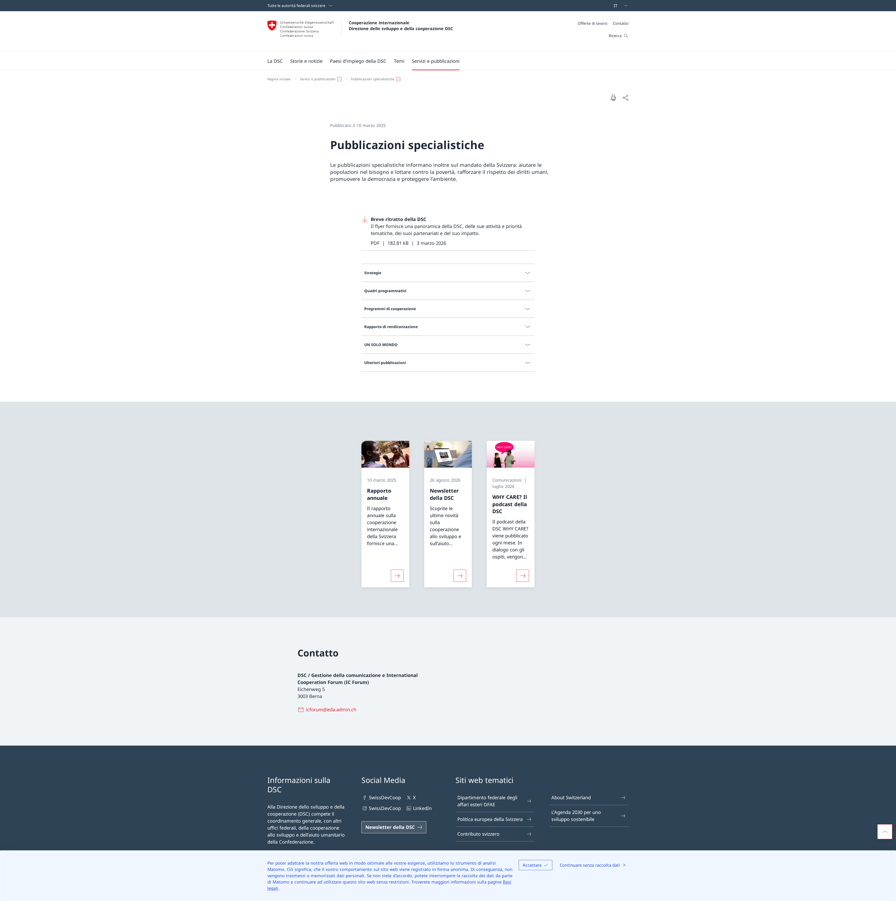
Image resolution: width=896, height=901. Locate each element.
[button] (275, 61)
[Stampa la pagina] (613, 97)
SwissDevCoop (385, 797)
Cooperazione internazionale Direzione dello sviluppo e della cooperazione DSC (401, 25)
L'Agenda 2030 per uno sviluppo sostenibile (576, 815)
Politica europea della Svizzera (490, 819)
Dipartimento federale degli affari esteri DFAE (487, 801)
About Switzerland (571, 797)
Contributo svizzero (478, 834)
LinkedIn (422, 808)
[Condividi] (625, 97)
